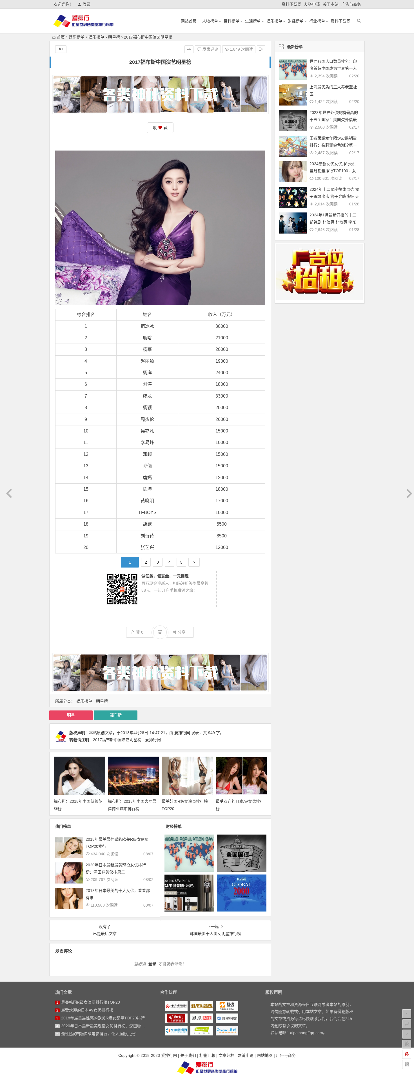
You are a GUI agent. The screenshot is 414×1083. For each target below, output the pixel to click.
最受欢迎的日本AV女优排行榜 (87, 1010)
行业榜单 (317, 21)
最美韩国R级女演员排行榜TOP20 (90, 1002)
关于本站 (331, 4)
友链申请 (312, 4)
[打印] (188, 49)
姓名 (147, 314)
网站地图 (265, 1055)
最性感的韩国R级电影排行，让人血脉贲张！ (100, 1034)
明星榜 (114, 37)
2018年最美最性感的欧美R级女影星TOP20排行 (103, 1018)
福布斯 (116, 715)
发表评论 (209, 49)
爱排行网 (182, 732)
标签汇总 (207, 1055)
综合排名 (86, 314)
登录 (87, 4)
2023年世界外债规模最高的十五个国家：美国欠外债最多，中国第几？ (334, 119)
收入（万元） (221, 314)
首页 (61, 37)
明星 (71, 715)
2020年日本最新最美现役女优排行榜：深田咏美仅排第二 (111, 1026)
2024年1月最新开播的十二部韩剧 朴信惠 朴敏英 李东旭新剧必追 (333, 222)
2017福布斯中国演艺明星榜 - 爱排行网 (127, 739)
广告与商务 (351, 4)
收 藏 (160, 127)
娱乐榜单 (274, 21)
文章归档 (226, 1055)
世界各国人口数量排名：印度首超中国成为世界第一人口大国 (333, 68)
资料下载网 (291, 4)
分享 (182, 632)
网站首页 (189, 21)
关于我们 (188, 1055)
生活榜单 (253, 21)
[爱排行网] (207, 1067)
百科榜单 (231, 21)
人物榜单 (210, 21)
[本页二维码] (406, 1064)
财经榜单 (296, 21)
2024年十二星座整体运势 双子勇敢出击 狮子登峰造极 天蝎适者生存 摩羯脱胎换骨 (334, 196)
